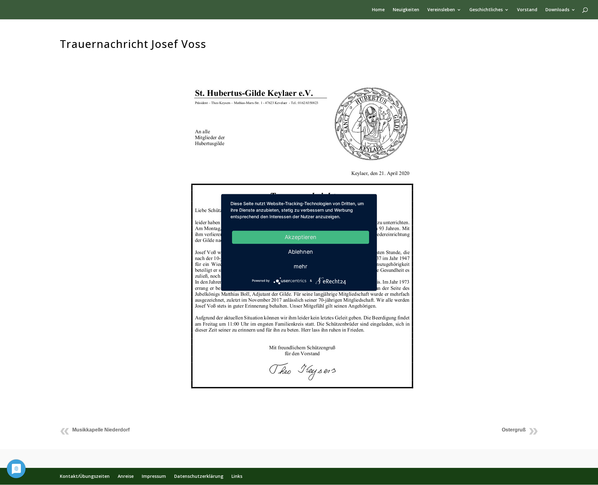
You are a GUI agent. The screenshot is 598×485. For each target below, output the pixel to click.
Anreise (126, 476)
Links (236, 476)
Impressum (154, 476)
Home (378, 9)
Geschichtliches (486, 9)
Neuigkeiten (406, 9)
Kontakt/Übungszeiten (85, 476)
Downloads (557, 9)
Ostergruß (514, 429)
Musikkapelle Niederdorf (101, 429)
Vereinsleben (441, 9)
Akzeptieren (300, 237)
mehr (300, 266)
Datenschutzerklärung (198, 476)
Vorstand (527, 9)
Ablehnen (300, 251)
